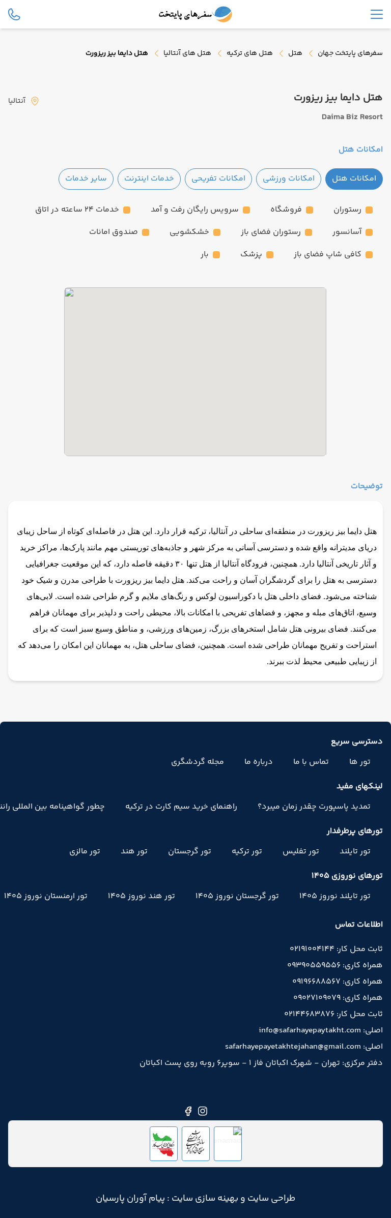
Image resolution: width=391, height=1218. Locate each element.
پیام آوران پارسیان (130, 1199)
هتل (295, 53)
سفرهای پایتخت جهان (350, 53)
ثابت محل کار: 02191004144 (336, 949)
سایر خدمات (86, 178)
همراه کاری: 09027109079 (338, 998)
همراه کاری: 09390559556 (335, 966)
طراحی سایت (270, 1199)
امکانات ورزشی (289, 178)
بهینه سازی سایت (204, 1199)
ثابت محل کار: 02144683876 (333, 1014)
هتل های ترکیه (250, 53)
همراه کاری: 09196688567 (337, 982)
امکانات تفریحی (218, 178)
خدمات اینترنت (149, 178)
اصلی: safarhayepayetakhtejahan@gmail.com (304, 1047)
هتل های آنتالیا (187, 53)
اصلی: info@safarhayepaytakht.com (321, 1031)
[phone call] (14, 14)
